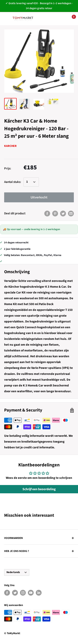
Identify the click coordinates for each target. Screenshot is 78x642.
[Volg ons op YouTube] (31, 593)
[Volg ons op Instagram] (23, 593)
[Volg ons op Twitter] (15, 593)
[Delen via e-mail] (71, 213)
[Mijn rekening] (57, 18)
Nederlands (13, 572)
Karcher (10, 146)
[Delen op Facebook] (47, 213)
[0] (70, 18)
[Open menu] (6, 18)
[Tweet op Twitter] (63, 213)
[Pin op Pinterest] (55, 213)
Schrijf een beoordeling (39, 489)
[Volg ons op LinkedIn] (39, 593)
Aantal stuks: (12, 182)
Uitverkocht (39, 197)
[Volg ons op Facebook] (7, 593)
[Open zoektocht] (44, 18)
